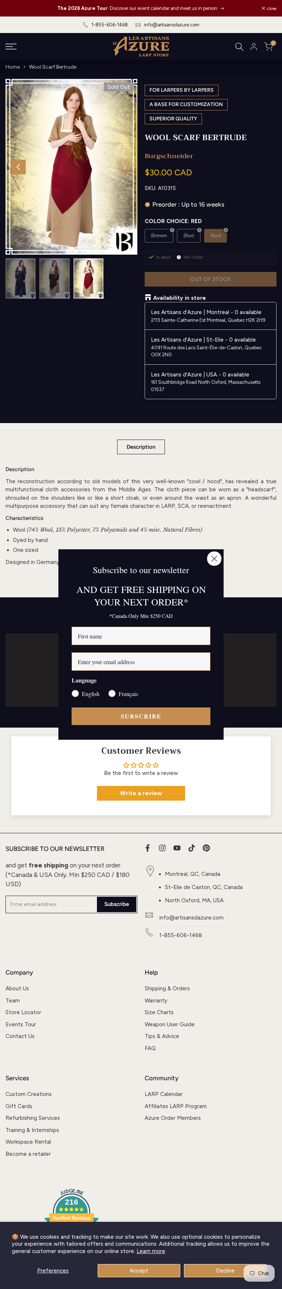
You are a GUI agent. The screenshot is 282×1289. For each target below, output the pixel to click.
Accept (139, 1270)
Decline (225, 1270)
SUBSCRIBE (141, 716)
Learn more (151, 1251)
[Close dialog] (214, 558)
